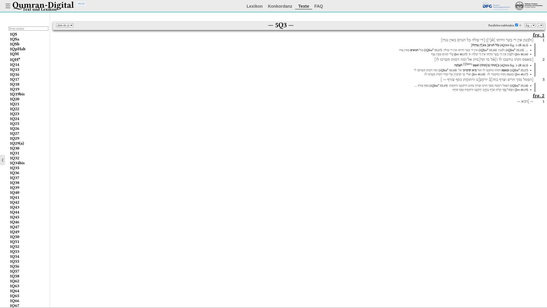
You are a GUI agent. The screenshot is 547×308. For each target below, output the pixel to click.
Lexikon (255, 6)
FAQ (318, 6)
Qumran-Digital (43, 5)
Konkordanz (280, 6)
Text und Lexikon (40, 9)
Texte (303, 6)
